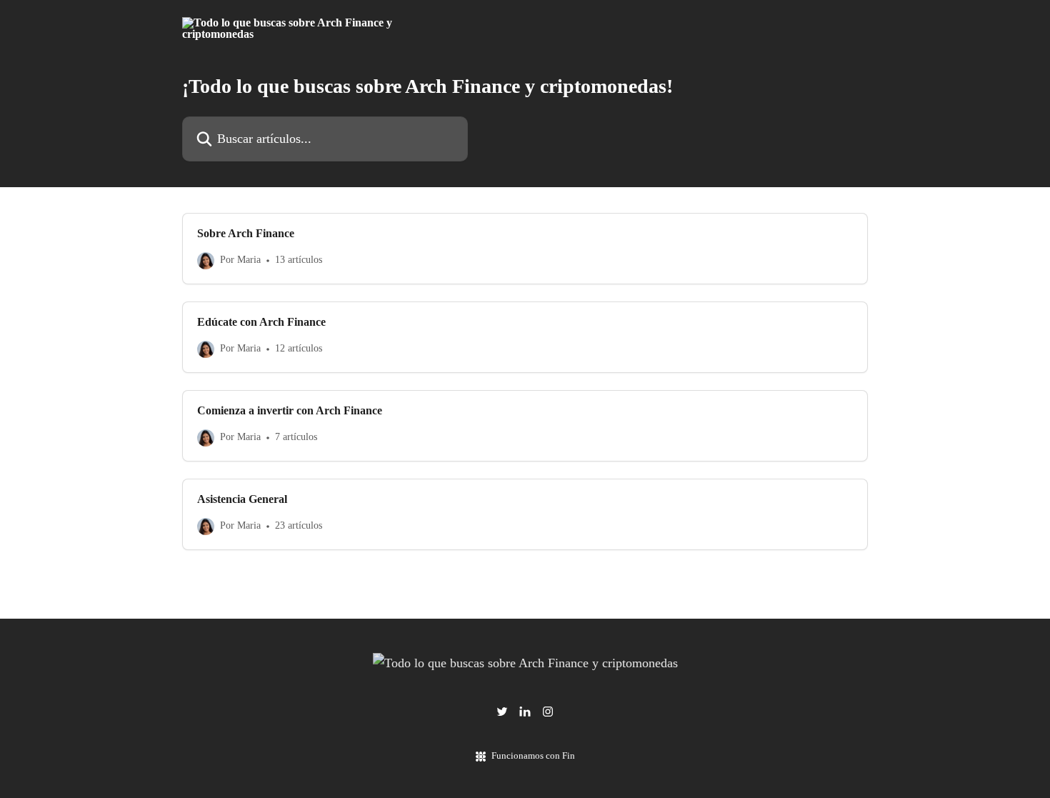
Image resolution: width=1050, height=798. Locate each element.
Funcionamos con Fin (533, 755)
